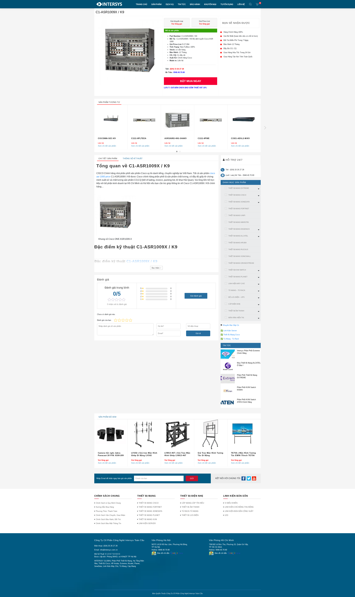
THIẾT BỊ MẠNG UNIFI (236, 215)
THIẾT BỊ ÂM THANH (236, 311)
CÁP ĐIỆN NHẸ (234, 304)
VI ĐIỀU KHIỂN (231, 503)
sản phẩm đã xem (107, 417)
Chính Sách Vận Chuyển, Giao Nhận (110, 515)
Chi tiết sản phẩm (107, 158)
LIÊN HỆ (241, 4)
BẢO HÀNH (195, 4)
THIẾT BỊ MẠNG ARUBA (237, 243)
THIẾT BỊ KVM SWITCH (237, 270)
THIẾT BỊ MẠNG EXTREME (238, 188)
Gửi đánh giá (196, 296)
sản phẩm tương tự (109, 102)
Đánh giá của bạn (104, 320)
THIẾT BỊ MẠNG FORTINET (238, 209)
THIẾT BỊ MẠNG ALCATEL (238, 236)
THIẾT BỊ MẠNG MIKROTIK (238, 222)
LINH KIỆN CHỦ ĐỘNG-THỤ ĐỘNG (239, 507)
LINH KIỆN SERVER (147, 523)
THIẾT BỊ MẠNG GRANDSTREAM (241, 263)
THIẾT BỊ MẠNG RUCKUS (238, 249)
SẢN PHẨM (156, 4)
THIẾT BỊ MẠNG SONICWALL (239, 256)
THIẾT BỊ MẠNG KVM (148, 519)
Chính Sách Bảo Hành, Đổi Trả (108, 519)
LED (226, 515)
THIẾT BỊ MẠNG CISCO (237, 195)
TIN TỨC (182, 4)
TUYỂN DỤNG (226, 4)
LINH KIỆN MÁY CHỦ (236, 284)
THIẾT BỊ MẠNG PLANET (237, 277)
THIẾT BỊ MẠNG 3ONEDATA (239, 202)
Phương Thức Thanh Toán (106, 511)
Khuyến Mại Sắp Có (231, 325)
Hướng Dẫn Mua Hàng (105, 507)
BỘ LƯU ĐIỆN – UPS (236, 297)
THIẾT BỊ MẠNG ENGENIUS (239, 229)
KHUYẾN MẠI (210, 4)
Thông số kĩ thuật (133, 158)
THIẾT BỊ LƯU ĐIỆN (190, 515)
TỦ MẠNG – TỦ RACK (236, 290)
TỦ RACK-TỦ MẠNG (190, 511)
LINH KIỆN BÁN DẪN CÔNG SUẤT (239, 511)
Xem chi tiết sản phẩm (107, 146)
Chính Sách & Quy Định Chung (108, 503)
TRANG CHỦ (141, 4)
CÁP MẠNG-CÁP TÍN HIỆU (193, 503)
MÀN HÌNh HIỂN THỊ (236, 318)
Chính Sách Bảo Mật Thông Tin (108, 523)
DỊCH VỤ (170, 4)
